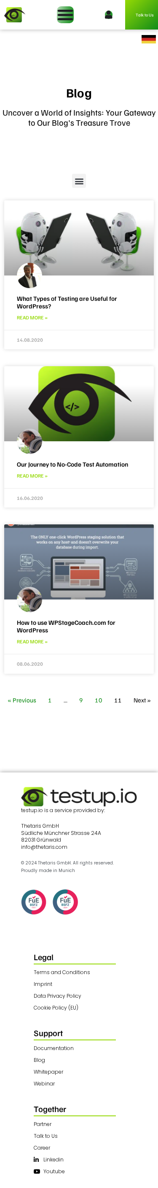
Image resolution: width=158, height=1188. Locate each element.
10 (98, 700)
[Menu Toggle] (65, 14)
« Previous (22, 700)
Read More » (32, 317)
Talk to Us (145, 14)
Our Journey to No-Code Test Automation (72, 464)
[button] (79, 181)
